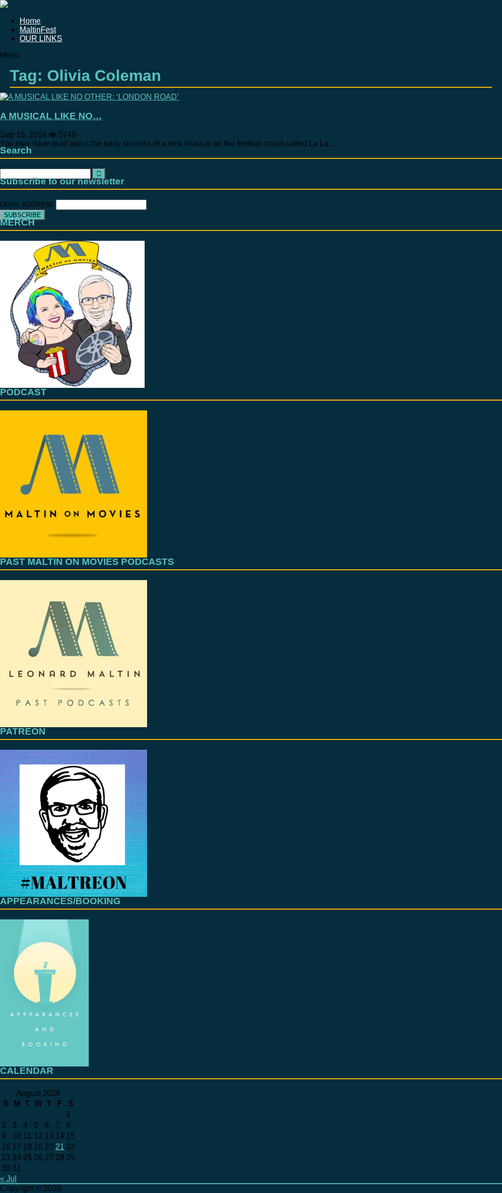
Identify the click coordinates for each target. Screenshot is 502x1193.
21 (59, 1146)
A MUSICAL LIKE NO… (51, 116)
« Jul (8, 1178)
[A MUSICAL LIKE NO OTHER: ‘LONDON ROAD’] (89, 97)
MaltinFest (38, 29)
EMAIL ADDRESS (28, 204)
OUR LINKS (41, 38)
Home (30, 21)
